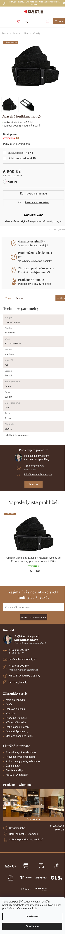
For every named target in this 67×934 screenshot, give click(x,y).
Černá (8, 386)
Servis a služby (14, 770)
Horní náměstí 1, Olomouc (23, 834)
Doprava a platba (15, 709)
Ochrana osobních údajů (19, 736)
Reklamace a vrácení (17, 727)
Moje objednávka (15, 700)
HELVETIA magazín (17, 774)
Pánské (8, 375)
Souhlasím (32, 926)
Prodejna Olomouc (31, 280)
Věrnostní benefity (16, 722)
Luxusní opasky (12, 322)
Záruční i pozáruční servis (36, 268)
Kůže (7, 365)
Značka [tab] (19, 298)
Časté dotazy (13, 765)
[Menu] (59, 21)
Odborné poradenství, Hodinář (25, 839)
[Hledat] (26, 21)
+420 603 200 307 (34, 466)
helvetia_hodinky (18, 682)
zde (35, 908)
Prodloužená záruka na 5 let (35, 255)
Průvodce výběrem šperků (20, 756)
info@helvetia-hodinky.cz (38, 474)
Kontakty (11, 713)
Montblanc (10, 354)
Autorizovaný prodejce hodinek (23, 761)
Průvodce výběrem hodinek (21, 752)
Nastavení (32, 916)
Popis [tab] (8, 298)
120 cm (8, 397)
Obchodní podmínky (17, 731)
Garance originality (31, 241)
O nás (9, 704)
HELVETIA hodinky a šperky (24, 675)
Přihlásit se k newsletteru (33, 617)
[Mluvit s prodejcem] (33, 193)
